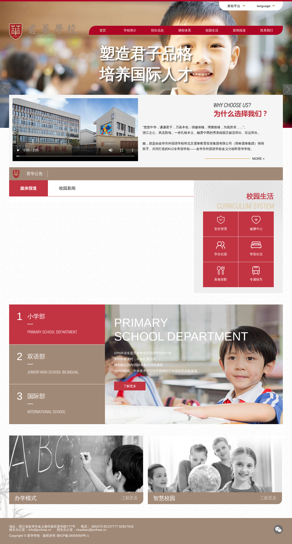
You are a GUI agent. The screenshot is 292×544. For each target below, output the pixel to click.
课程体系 (184, 30)
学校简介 (130, 30)
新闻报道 (239, 30)
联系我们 (266, 30)
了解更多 (129, 386)
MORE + (258, 158)
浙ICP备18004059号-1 (73, 535)
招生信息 (157, 30)
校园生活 (212, 30)
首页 (102, 30)
